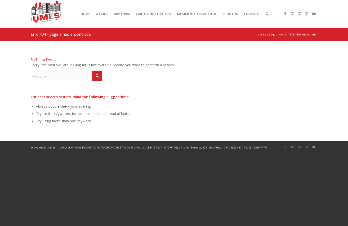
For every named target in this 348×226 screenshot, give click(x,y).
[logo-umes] (46, 14)
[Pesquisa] (267, 14)
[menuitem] (85, 14)
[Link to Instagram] (292, 13)
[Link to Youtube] (313, 13)
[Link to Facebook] (285, 13)
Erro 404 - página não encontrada (61, 34)
